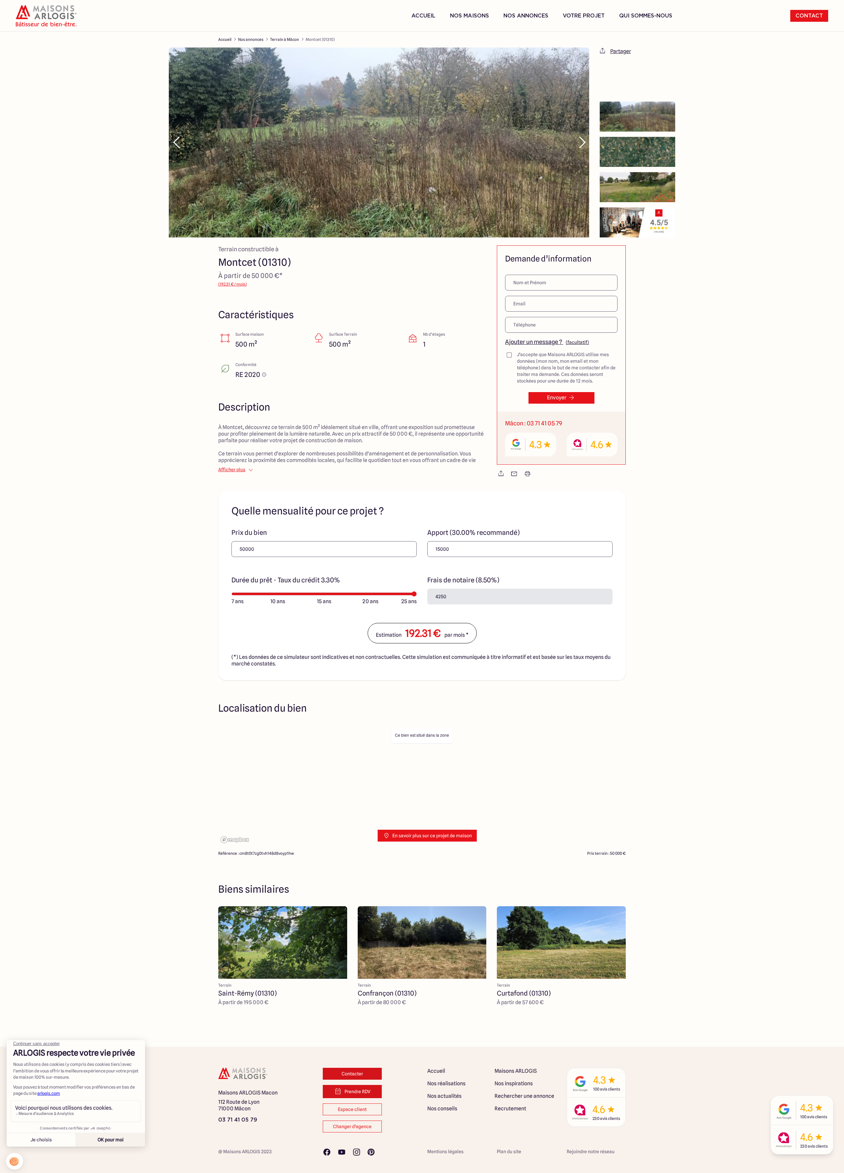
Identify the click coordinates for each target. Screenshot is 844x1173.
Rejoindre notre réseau (591, 1151)
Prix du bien (249, 533)
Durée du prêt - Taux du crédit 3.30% (285, 580)
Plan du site (509, 1151)
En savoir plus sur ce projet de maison (432, 835)
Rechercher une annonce (524, 1096)
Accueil (423, 15)
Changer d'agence (352, 1126)
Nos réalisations (446, 1083)
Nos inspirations (514, 1083)
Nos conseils (442, 1108)
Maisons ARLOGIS (516, 1071)
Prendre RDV (358, 1091)
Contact (809, 15)
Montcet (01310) (320, 39)
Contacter (352, 1073)
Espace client (352, 1109)
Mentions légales (445, 1151)
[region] (422, 785)
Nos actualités (444, 1096)
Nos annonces (250, 39)
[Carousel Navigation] (379, 142)
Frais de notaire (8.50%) (463, 580)
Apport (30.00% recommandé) (473, 533)
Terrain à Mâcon (284, 39)
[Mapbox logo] (234, 840)
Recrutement (510, 1108)
